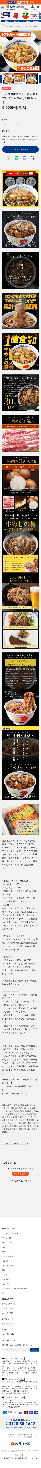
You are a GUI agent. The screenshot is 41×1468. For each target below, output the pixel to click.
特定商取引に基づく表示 (25, 1435)
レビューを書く (20, 1174)
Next (40, 16)
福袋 (3, 1293)
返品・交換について (11, 1359)
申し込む (34, 1350)
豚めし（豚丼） (7, 1242)
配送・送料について (11, 1379)
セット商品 (6, 1284)
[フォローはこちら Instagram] (9, 1334)
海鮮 (3, 1270)
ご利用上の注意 (7, 1308)
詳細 (22, 1359)
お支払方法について (11, 1397)
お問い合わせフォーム (10, 1324)
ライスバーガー (7, 1265)
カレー (4, 1247)
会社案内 (29, 1437)
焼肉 (3, 1252)
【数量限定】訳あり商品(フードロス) (15, 1288)
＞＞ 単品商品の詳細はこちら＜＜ (15, 1143)
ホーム (4, 25)
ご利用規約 (11, 1435)
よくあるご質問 (7, 1313)
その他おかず (7, 1279)
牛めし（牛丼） (7, 1238)
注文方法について (8, 1304)
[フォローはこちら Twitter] (4, 1334)
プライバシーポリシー (16, 1437)
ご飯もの (5, 1261)
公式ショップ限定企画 (10, 1233)
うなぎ (4, 1275)
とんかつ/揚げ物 (8, 1256)
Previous (1, 16)
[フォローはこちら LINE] (13, 1334)
